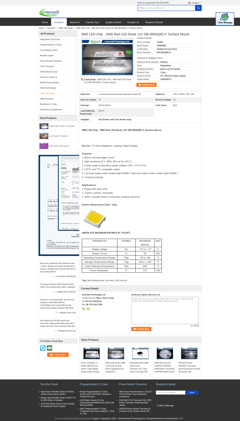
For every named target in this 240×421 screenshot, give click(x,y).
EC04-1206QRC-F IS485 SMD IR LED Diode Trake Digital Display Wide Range (90, 367)
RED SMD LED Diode (59, 146)
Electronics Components (51, 109)
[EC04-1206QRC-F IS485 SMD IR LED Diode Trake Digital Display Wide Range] (91, 353)
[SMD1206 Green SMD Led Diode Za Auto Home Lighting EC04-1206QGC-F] (115, 353)
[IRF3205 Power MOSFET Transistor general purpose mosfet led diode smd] (189, 353)
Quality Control (113, 22)
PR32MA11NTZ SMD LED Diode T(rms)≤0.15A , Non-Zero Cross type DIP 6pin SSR (139, 369)
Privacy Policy (61, 418)
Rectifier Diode (46, 55)
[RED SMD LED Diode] (44, 146)
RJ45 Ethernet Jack (48, 72)
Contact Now (148, 85)
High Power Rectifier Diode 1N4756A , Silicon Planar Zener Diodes (58, 393)
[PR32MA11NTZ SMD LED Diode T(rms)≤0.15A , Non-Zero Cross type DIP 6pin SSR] (140, 353)
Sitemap (169, 405)
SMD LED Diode (65, 28)
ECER (180, 418)
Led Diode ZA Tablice (58, 136)
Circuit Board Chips (48, 50)
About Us (75, 22)
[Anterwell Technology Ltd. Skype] (83, 309)
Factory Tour (92, 22)
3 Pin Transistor (47, 66)
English (195, 3)
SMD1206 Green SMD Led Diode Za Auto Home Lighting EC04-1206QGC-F (115, 367)
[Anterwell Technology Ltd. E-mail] (88, 309)
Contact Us (133, 22)
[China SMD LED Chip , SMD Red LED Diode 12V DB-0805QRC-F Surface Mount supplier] (107, 57)
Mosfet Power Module (49, 82)
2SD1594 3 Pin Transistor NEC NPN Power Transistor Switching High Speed (135, 402)
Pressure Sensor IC (48, 77)
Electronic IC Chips (48, 104)
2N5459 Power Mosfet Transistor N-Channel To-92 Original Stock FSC (135, 410)
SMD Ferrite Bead (48, 88)
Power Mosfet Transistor (51, 61)
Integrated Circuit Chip (50, 39)
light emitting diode (95, 280)
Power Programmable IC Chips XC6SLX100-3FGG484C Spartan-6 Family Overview (95, 394)
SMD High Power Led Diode (61, 126)
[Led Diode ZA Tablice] (44, 136)
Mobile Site (163, 409)
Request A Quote (154, 22)
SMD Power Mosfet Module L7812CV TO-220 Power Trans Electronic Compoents (135, 394)
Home (45, 22)
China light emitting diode (80, 418)
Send (191, 392)
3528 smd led (121, 280)
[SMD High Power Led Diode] (44, 126)
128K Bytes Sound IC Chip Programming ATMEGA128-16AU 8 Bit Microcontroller (97, 402)
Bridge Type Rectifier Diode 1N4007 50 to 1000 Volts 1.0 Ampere (58, 399)
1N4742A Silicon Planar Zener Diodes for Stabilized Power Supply (58, 405)
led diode (109, 280)
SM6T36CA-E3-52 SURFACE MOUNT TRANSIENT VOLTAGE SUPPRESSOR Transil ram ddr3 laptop (164, 369)
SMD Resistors (46, 99)
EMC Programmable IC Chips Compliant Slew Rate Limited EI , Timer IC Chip (97, 411)
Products (59, 22)
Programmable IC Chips (51, 45)
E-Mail (160, 405)
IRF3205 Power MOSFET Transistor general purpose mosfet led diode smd (189, 367)
